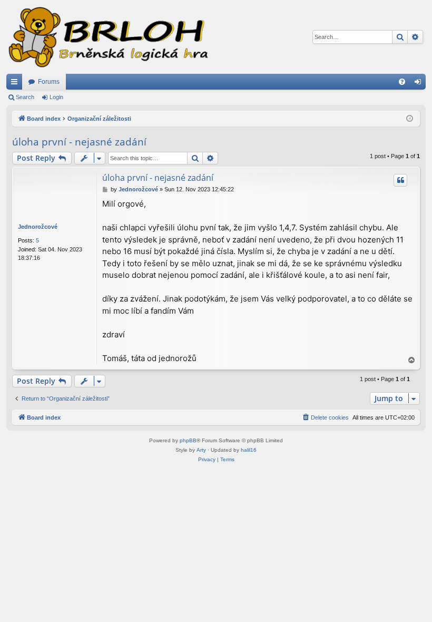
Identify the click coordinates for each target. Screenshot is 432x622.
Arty (201, 450)
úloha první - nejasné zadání (79, 142)
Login (56, 97)
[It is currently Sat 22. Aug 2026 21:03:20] (409, 119)
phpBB (188, 440)
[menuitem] (402, 82)
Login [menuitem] (420, 84)
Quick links (16, 84)
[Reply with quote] (400, 180)
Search (25, 97)
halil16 (249, 450)
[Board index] (107, 37)
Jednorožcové (37, 226)
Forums (49, 81)
